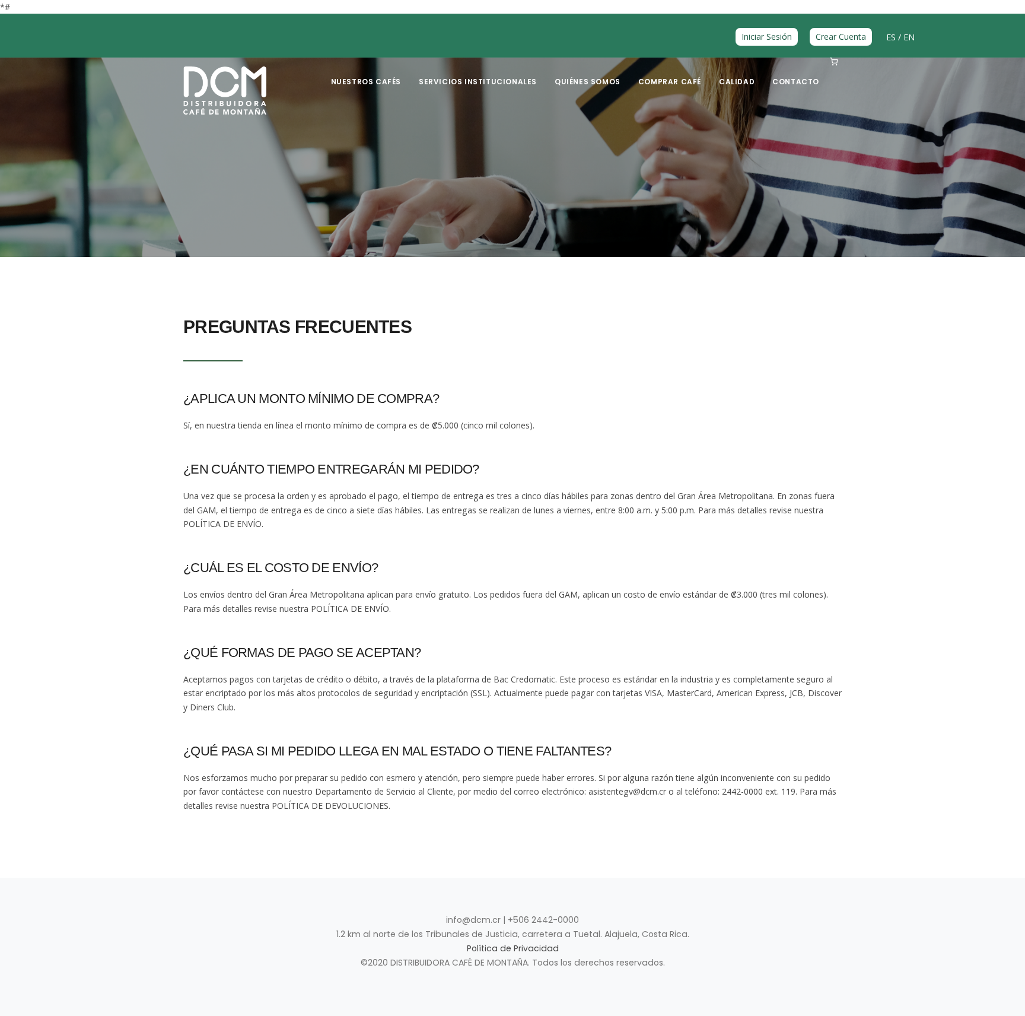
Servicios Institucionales (478, 82)
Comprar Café (669, 82)
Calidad (737, 82)
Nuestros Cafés (366, 82)
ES (892, 37)
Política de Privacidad (513, 948)
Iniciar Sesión (766, 36)
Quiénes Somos (587, 82)
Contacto (795, 82)
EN (909, 37)
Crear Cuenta (841, 36)
